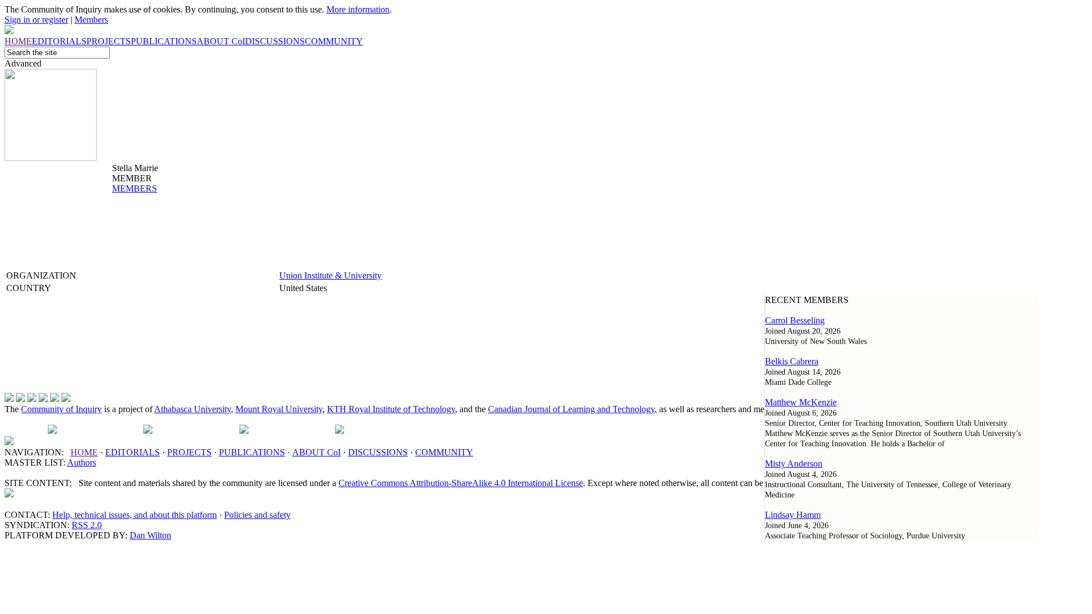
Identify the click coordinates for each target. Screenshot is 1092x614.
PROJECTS (189, 452)
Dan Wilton (150, 535)
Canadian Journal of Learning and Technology (571, 409)
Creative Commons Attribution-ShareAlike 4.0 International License (460, 483)
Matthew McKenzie (801, 402)
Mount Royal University (278, 409)
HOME (84, 452)
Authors (81, 462)
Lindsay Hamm (793, 515)
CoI (316, 452)
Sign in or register (36, 19)
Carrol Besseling (795, 320)
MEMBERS (134, 188)
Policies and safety (257, 515)
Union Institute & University (330, 275)
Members (91, 19)
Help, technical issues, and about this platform (134, 515)
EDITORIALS (132, 452)
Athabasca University (192, 409)
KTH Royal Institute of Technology (391, 409)
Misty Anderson (793, 463)
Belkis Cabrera (791, 361)
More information (358, 9)
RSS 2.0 (87, 525)
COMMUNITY (444, 452)
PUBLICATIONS (252, 452)
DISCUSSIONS (378, 452)
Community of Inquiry (61, 409)
